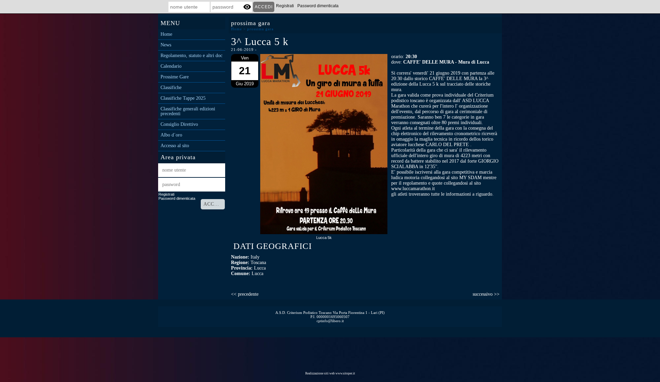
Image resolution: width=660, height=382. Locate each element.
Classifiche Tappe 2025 (183, 98)
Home (166, 34)
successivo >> (486, 294)
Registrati (285, 5)
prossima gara (260, 29)
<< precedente (244, 294)
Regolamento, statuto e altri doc (191, 55)
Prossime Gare (175, 77)
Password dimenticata (318, 5)
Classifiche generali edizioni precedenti (188, 111)
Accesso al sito (175, 145)
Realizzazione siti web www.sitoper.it (330, 373)
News (166, 45)
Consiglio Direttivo (179, 124)
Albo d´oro (171, 135)
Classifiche (171, 87)
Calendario (171, 66)
